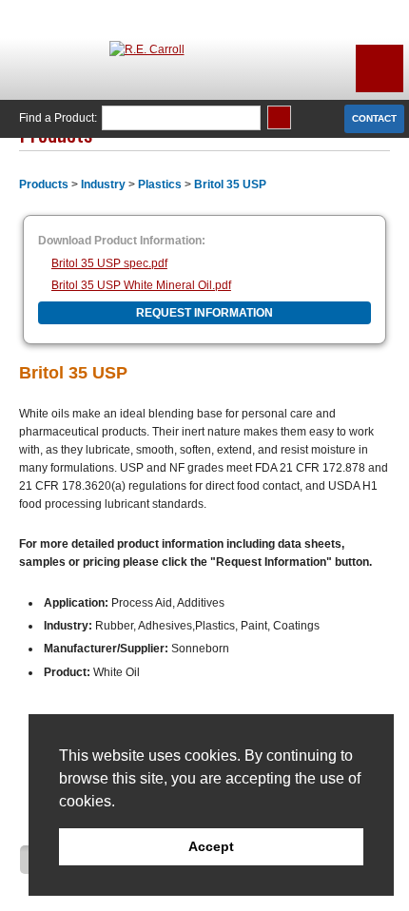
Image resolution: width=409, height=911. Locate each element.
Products (43, 184)
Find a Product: (58, 118)
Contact (374, 118)
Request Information (204, 313)
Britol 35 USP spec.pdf (109, 263)
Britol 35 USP (230, 184)
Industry (103, 184)
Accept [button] (211, 846)
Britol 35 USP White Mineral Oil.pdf (141, 285)
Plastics (160, 184)
